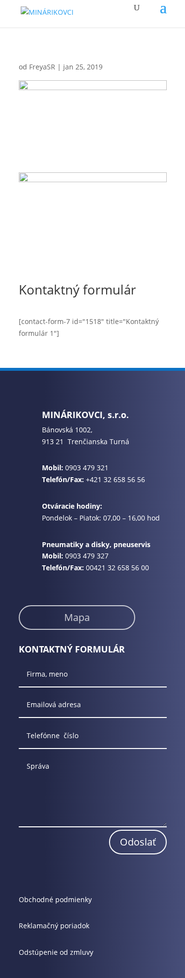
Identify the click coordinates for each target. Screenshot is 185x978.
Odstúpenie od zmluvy (56, 952)
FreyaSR (42, 66)
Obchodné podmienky (55, 899)
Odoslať (138, 841)
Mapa (77, 617)
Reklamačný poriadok (54, 925)
